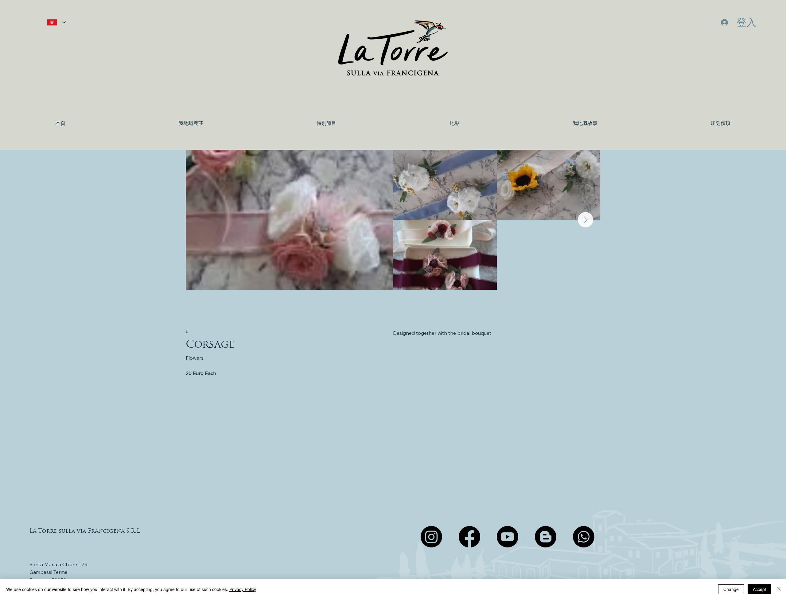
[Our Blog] (545, 536)
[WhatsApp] (583, 536)
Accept (759, 589)
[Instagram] (431, 536)
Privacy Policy (242, 589)
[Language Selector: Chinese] (56, 22)
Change (731, 589)
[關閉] (778, 589)
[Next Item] (585, 219)
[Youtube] (507, 536)
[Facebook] (469, 536)
